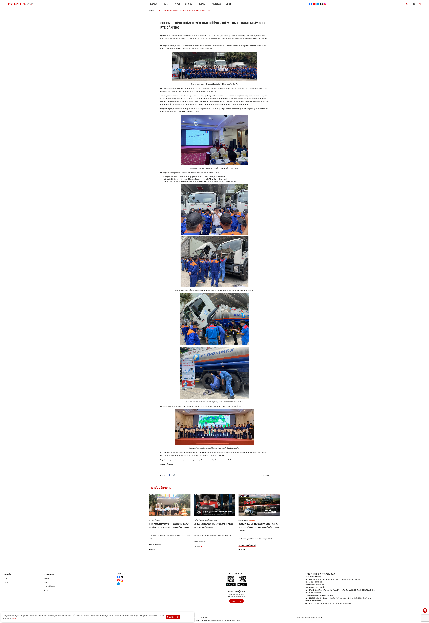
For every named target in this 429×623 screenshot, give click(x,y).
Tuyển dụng (216, 4)
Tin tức (177, 4)
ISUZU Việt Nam (49, 574)
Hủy (177, 617)
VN (420, 4)
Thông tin (158, 545)
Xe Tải (6, 582)
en (414, 4)
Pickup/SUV (252, 520)
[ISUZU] (14, 4)
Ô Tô (5, 578)
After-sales (213, 520)
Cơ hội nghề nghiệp (50, 586)
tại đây (14, 618)
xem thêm (152, 549)
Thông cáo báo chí (250, 545)
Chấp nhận (170, 617)
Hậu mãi (207, 520)
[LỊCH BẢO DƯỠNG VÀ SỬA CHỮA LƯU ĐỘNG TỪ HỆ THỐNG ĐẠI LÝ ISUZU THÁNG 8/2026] (214, 505)
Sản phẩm (7, 574)
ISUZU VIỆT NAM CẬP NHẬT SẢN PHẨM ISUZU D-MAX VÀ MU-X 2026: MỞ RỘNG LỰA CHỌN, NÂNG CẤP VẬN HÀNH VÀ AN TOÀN (259, 527)
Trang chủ (152, 11)
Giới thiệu (46, 578)
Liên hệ (228, 4)
